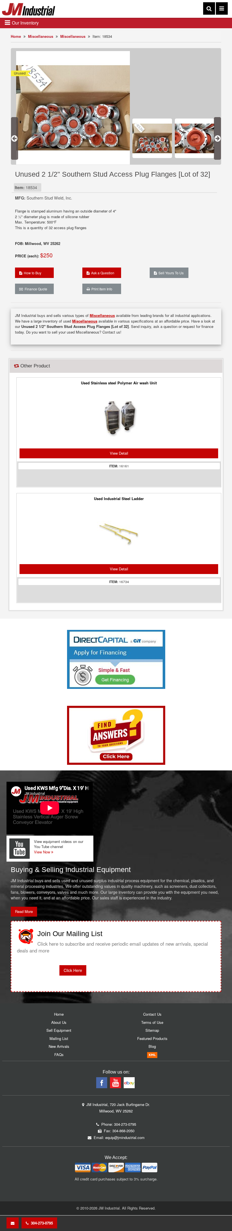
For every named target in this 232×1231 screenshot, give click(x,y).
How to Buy (31, 272)
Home (16, 36)
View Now (42, 852)
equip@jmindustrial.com (125, 1137)
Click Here (73, 970)
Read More (24, 911)
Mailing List (59, 1038)
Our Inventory (25, 22)
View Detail (119, 453)
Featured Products (152, 1038)
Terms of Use (152, 1022)
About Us (58, 1022)
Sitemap (152, 1030)
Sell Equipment (58, 1030)
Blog (152, 1046)
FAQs (59, 1054)
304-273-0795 (41, 1223)
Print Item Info (101, 288)
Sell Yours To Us (170, 272)
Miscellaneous (40, 36)
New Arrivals (59, 1046)
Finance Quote (35, 288)
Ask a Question (101, 272)
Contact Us (152, 1014)
